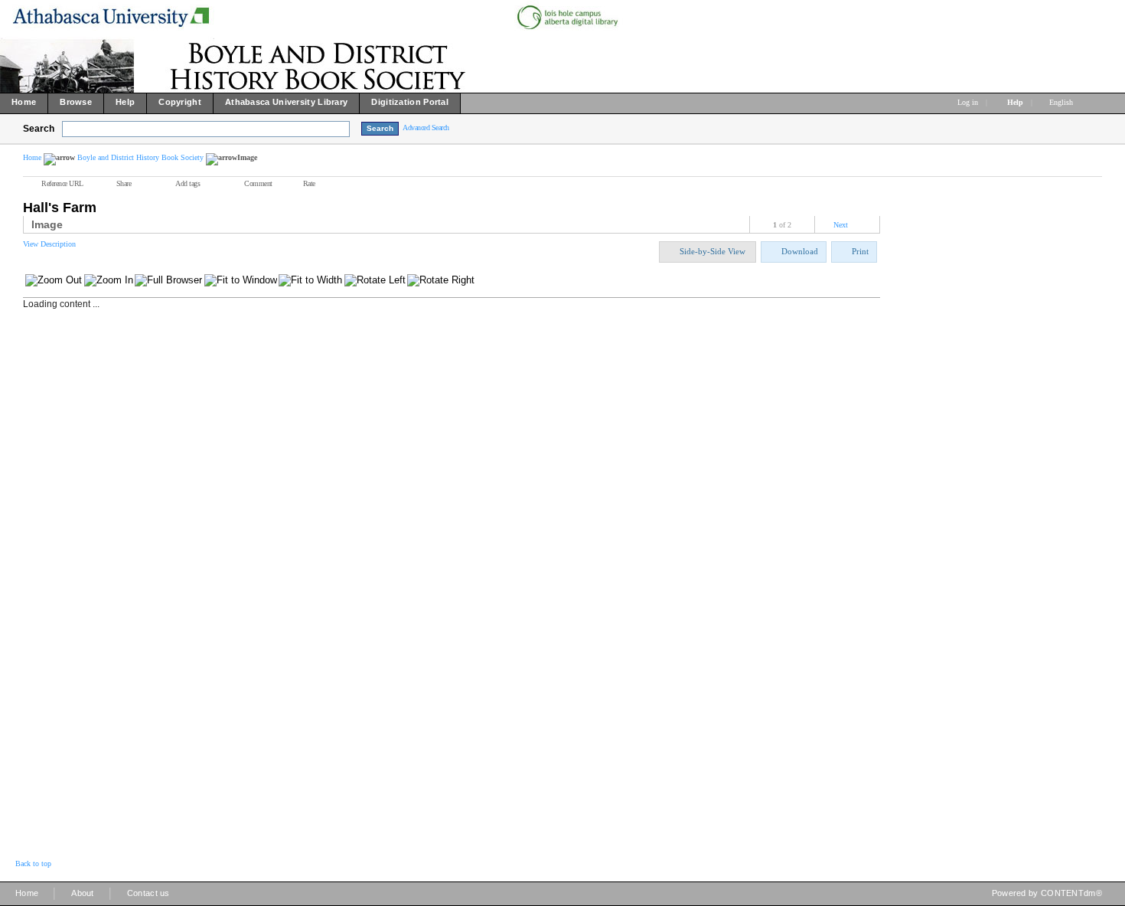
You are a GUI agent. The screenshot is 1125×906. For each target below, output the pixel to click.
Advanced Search (426, 127)
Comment (258, 183)
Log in (967, 102)
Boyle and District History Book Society (140, 157)
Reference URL (62, 183)
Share (124, 183)
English (1062, 102)
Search (38, 128)
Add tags (187, 183)
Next (840, 225)
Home (32, 157)
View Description (49, 244)
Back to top (33, 863)
